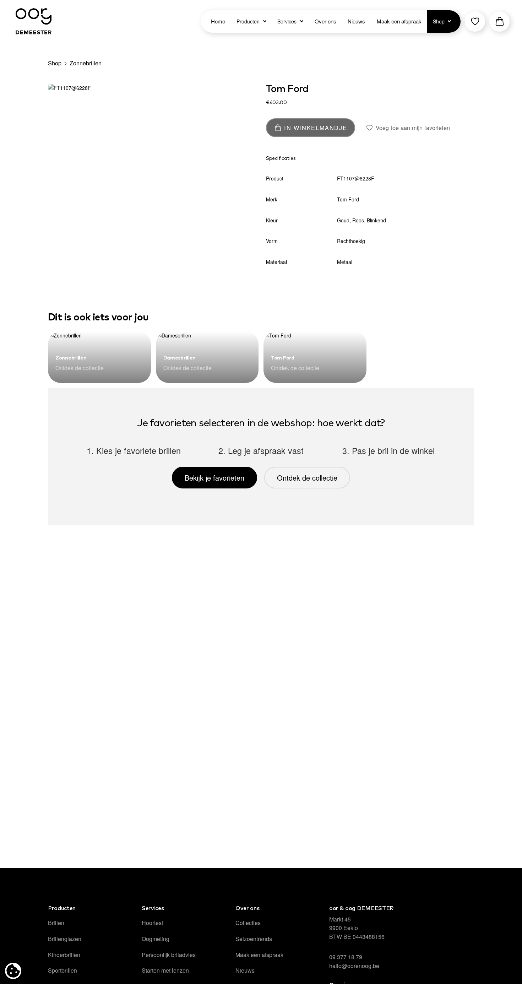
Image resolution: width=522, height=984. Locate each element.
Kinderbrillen (64, 955)
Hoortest (152, 923)
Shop (54, 63)
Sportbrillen (62, 970)
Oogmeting (155, 939)
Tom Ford (287, 89)
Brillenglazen (64, 939)
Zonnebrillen (86, 63)
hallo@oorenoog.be (354, 966)
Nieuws (245, 970)
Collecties (248, 923)
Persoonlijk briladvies (169, 955)
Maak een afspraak (259, 955)
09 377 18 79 (345, 957)
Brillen (56, 923)
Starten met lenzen (165, 970)
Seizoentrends (253, 939)
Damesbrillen (179, 358)
